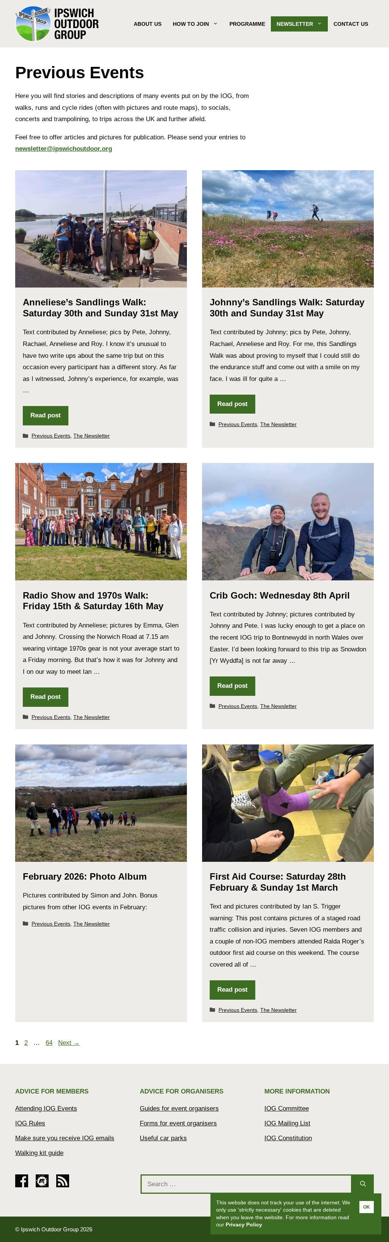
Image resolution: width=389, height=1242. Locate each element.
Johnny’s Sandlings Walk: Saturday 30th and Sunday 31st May (287, 307)
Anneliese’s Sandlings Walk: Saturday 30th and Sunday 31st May (100, 307)
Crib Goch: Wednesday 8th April (280, 595)
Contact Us (351, 24)
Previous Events (51, 436)
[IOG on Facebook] (21, 1185)
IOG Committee (286, 1108)
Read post (45, 415)
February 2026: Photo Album (85, 876)
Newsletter (295, 24)
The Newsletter (91, 436)
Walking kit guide (39, 1153)
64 (49, 1042)
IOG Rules (30, 1123)
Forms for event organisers (178, 1123)
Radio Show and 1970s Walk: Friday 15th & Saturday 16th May (93, 601)
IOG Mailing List (287, 1123)
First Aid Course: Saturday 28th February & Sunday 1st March (278, 882)
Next (69, 1042)
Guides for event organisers (179, 1108)
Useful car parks (163, 1138)
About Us (147, 24)
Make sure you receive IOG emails (64, 1138)
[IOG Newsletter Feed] (62, 1185)
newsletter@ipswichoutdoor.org (63, 148)
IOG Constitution (288, 1138)
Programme (247, 24)
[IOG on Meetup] (42, 1185)
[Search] (363, 1184)
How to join (191, 24)
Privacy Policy (244, 1224)
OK (366, 1207)
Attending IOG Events (46, 1108)
